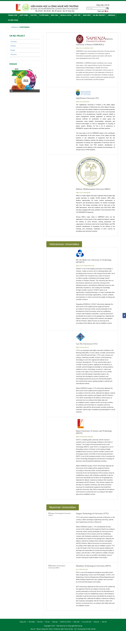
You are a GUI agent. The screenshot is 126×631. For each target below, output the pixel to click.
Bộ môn (40, 622)
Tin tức (47, 622)
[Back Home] (47, 7)
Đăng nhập (99, 5)
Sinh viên (76, 622)
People (13, 50)
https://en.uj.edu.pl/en (82, 101)
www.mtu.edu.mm (82, 569)
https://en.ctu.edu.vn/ (82, 347)
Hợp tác (96, 622)
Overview (14, 41)
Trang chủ (22, 622)
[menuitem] (12, 15)
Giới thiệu (32, 622)
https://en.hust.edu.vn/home (84, 436)
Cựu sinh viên (86, 622)
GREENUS (14, 27)
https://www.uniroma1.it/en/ (84, 48)
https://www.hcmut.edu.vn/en (85, 265)
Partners (24, 27)
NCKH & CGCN (65, 622)
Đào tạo (55, 622)
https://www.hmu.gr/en (83, 192)
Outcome (14, 54)
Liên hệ (107, 5)
